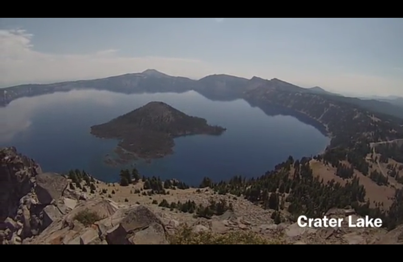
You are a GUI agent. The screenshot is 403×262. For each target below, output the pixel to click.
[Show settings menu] (339, 256)
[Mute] (324, 256)
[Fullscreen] (353, 256)
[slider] (173, 256)
